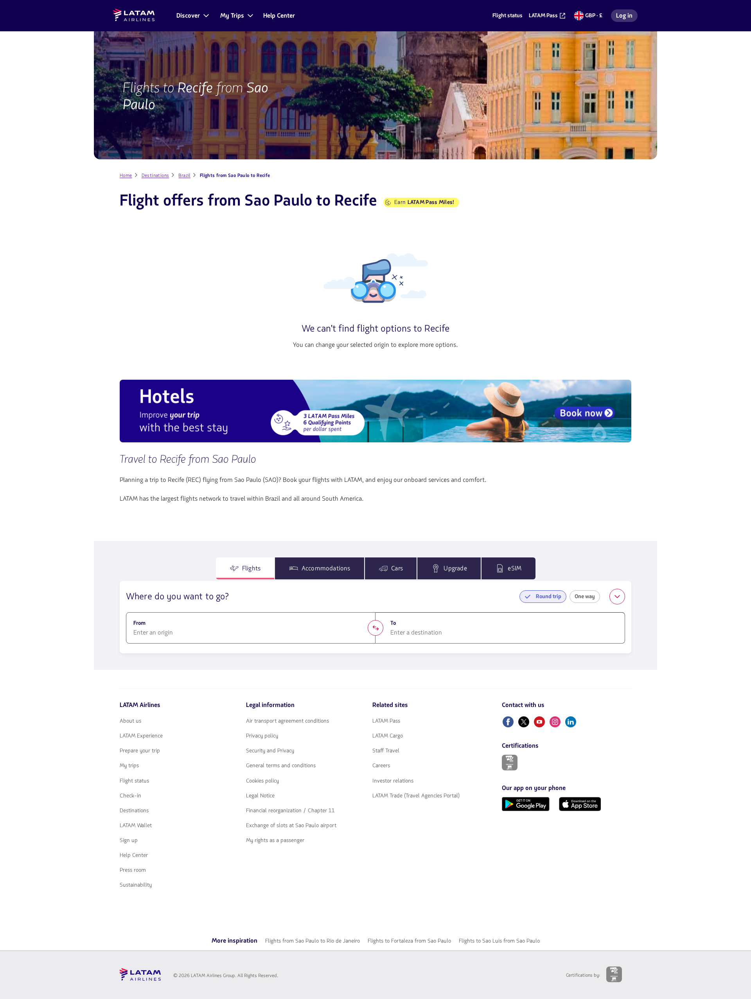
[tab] (245, 568)
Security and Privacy (270, 751)
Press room (133, 870)
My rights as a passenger (275, 840)
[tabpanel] (375, 617)
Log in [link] (627, 16)
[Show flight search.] (617, 596)
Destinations (134, 811)
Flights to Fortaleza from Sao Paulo (409, 941)
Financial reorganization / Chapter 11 (290, 811)
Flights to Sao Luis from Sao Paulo (499, 941)
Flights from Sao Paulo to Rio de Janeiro (312, 941)
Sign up (129, 840)
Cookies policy (262, 781)
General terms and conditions (281, 766)
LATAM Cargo (387, 736)
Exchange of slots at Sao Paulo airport (291, 825)
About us (130, 721)
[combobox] (251, 632)
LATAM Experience (141, 736)
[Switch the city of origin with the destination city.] (375, 628)
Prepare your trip (140, 751)
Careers (381, 766)
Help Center (134, 855)
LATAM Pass (386, 721)
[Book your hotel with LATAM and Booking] (375, 412)
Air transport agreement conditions (287, 721)
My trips (129, 766)
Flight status (134, 781)
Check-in (130, 796)
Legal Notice (260, 796)
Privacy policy (262, 736)
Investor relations (392, 781)
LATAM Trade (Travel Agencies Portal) (416, 796)
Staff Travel (385, 751)
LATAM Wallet (136, 825)
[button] (192, 15)
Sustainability (136, 885)
